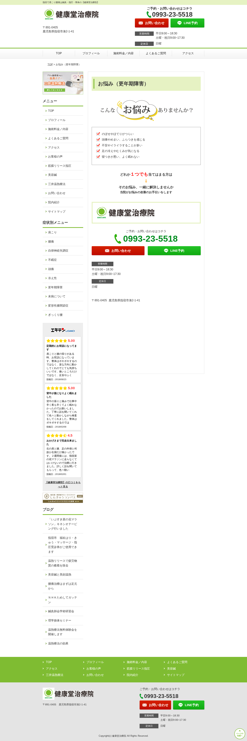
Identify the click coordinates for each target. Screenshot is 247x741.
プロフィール (91, 53)
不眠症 (52, 259)
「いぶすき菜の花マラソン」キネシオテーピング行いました (62, 524)
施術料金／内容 (123, 53)
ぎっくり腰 (55, 314)
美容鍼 (52, 174)
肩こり (52, 232)
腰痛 (51, 241)
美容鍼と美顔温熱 (59, 574)
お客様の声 (55, 156)
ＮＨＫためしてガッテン (62, 600)
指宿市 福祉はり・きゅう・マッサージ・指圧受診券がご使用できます (62, 544)
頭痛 (51, 269)
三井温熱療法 (56, 184)
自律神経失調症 (58, 250)
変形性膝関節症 (58, 305)
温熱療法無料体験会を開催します (62, 632)
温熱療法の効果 (58, 643)
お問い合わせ (56, 193)
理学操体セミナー (59, 620)
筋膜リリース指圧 (59, 165)
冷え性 (52, 278)
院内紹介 (54, 202)
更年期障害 (55, 287)
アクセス (188, 53)
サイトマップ (56, 211)
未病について (56, 296)
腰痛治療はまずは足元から (62, 586)
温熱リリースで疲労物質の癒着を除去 (62, 563)
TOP (59, 53)
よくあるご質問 (156, 53)
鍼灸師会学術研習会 (61, 611)
